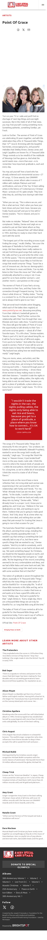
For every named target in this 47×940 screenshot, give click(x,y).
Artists (7, 15)
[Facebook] (13, 909)
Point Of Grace (19, 623)
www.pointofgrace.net (12, 310)
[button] (43, 5)
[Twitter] (5, 909)
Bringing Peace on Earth (12, 630)
